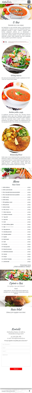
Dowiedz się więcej (16, 17)
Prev (1, 12)
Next (30, 12)
